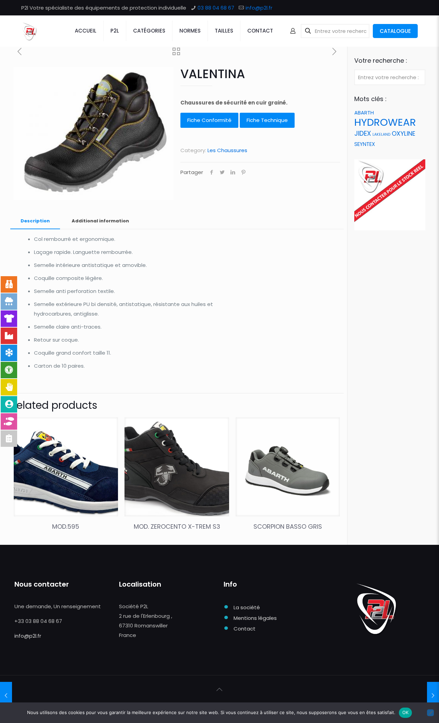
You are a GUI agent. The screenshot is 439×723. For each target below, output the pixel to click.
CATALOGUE (395, 31)
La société (247, 607)
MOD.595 (65, 526)
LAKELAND (381, 134)
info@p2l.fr (259, 7)
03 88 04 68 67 (216, 7)
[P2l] (29, 30)
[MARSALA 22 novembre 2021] (6, 695)
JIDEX (362, 133)
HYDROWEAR (385, 122)
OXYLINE (403, 133)
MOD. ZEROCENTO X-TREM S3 (177, 526)
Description (35, 221)
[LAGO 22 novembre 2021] (433, 695)
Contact (245, 628)
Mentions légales (255, 618)
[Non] (430, 712)
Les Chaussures (227, 150)
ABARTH (364, 112)
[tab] (35, 221)
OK (405, 712)
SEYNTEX (364, 144)
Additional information (100, 221)
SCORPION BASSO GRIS (287, 526)
